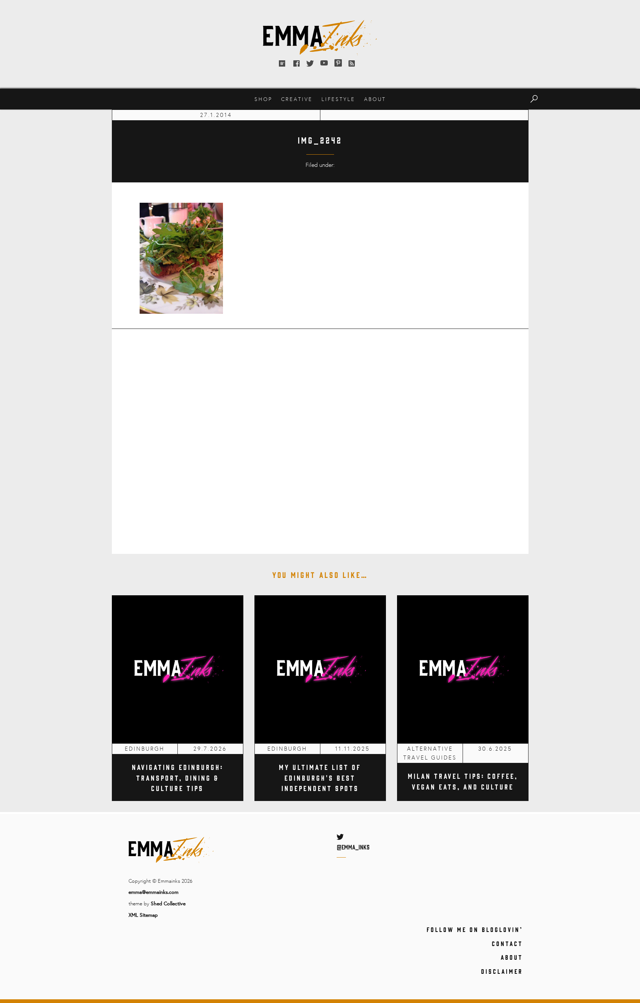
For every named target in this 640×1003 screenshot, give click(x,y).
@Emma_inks (353, 847)
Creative (297, 98)
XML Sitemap (143, 914)
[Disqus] (320, 436)
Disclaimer (502, 971)
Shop (263, 98)
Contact (507, 943)
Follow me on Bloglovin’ (475, 929)
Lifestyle (338, 98)
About (375, 98)
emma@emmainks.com (154, 891)
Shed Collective (168, 903)
